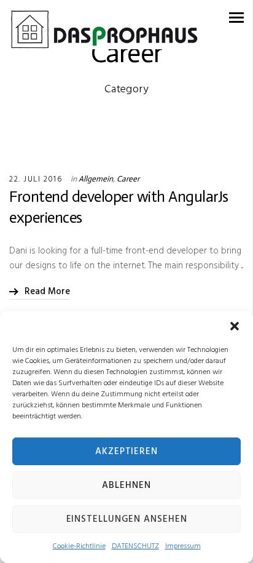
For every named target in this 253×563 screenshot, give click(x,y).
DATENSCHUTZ (135, 546)
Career (128, 178)
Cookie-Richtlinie (79, 546)
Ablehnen (126, 485)
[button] (234, 326)
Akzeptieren (126, 451)
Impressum (183, 546)
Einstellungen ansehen (126, 519)
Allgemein (96, 178)
